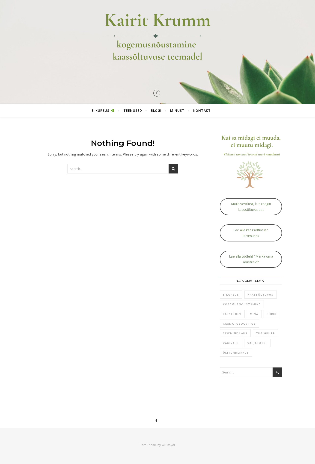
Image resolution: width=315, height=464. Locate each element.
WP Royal (168, 445)
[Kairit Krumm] (157, 46)
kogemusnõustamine (242, 304)
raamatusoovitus (239, 323)
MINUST (177, 110)
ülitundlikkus (236, 352)
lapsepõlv (232, 314)
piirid (272, 314)
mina (254, 314)
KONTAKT (202, 110)
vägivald (231, 343)
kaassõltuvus (260, 294)
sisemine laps (235, 333)
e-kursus (231, 294)
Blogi (156, 110)
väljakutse (257, 343)
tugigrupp (265, 333)
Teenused (132, 110)
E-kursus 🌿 (103, 110)
